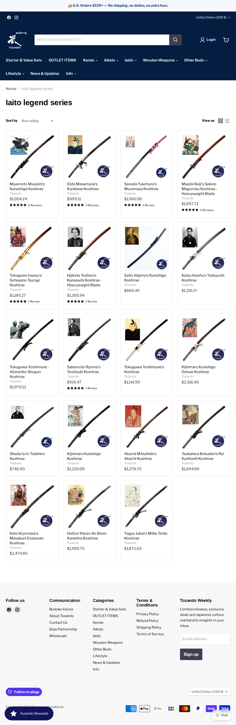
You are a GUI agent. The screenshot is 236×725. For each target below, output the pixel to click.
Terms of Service (150, 634)
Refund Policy (147, 621)
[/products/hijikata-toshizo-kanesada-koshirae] (89, 248)
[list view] (227, 121)
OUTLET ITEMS (62, 60)
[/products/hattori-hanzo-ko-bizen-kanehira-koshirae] (89, 506)
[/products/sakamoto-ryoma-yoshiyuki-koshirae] (89, 340)
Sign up (191, 654)
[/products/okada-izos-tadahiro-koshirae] (32, 426)
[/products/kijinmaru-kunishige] (89, 426)
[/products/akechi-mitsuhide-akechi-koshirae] (146, 426)
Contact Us (58, 623)
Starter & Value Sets (24, 60)
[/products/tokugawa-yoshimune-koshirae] (146, 340)
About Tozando (61, 616)
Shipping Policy (148, 627)
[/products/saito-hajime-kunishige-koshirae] (146, 248)
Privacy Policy (147, 614)
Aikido (110, 60)
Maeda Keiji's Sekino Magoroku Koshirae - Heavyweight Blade (199, 189)
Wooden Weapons (159, 60)
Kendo (89, 60)
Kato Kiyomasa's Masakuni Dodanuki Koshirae (27, 538)
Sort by (12, 121)
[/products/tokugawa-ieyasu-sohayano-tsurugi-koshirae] (32, 248)
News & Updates (44, 73)
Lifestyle (14, 73)
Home (11, 89)
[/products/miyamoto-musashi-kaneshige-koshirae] (32, 156)
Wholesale (58, 636)
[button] (92, 682)
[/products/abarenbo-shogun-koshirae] (32, 340)
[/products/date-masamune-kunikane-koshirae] (89, 156)
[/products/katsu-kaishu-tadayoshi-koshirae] (204, 248)
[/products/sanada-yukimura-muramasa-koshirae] (146, 156)
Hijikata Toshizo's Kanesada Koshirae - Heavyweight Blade (84, 280)
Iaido (129, 60)
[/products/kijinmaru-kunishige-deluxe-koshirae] (204, 340)
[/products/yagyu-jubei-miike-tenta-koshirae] (146, 506)
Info (70, 73)
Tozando (16, 193)
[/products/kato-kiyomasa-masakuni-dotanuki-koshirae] (32, 506)
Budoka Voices (61, 609)
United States (211, 17)
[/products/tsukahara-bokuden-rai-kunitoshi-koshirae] (204, 426)
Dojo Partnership (63, 629)
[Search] (175, 40)
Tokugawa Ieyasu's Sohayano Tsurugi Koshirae (26, 280)
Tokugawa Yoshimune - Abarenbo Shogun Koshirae (29, 372)
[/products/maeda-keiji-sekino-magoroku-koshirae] (204, 156)
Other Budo (194, 60)
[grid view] (220, 121)
